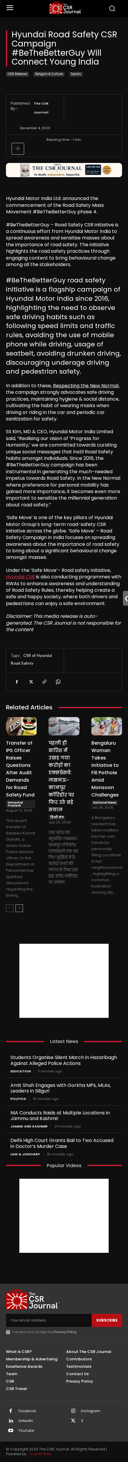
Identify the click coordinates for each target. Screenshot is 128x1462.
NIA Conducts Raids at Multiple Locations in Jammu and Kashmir (60, 1115)
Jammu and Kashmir (28, 1126)
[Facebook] (17, 682)
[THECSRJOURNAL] (65, 8)
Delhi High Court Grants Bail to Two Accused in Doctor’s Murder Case (61, 1143)
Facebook (27, 1411)
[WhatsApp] (58, 682)
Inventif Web (40, 1453)
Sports (76, 74)
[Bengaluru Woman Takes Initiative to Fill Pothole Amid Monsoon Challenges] (106, 726)
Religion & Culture (49, 74)
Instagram (90, 1411)
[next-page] (19, 908)
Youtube (26, 1430)
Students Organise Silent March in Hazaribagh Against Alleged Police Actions (63, 1060)
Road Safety (22, 663)
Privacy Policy (65, 1332)
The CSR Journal (41, 108)
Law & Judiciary (25, 1154)
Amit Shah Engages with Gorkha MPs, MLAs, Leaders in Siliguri (60, 1088)
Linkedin (25, 1420)
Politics (18, 1099)
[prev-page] (9, 908)
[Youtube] (10, 1431)
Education (20, 1071)
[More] (18, 149)
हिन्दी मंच (57, 817)
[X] (30, 682)
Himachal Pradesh (15, 804)
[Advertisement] (64, 981)
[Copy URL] (44, 682)
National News (104, 802)
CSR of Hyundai (37, 655)
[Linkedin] (10, 1421)
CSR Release (17, 74)
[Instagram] (73, 1411)
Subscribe (107, 1320)
